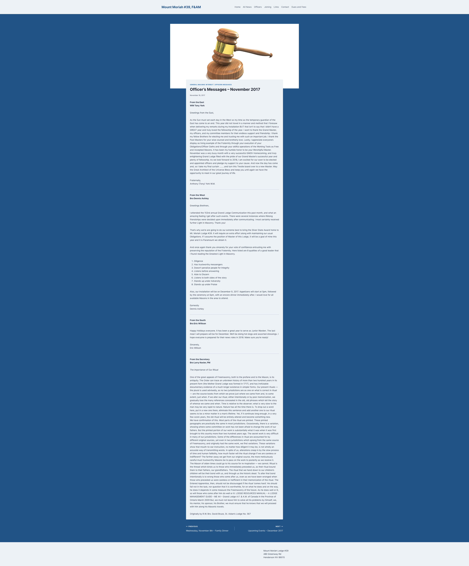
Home (237, 7)
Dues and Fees (299, 7)
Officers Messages (223, 85)
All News (247, 7)
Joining (267, 7)
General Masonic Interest (201, 85)
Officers (258, 7)
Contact (285, 7)
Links (276, 7)
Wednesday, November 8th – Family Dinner (207, 528)
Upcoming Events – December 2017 (265, 528)
